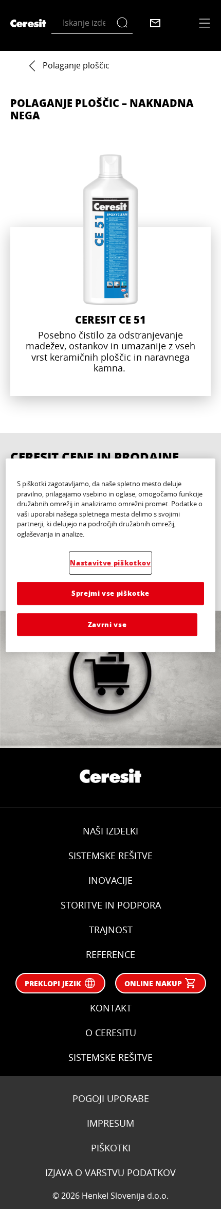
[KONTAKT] (155, 23)
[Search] (125, 22)
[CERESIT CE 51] (110, 275)
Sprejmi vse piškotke (110, 593)
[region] (111, 555)
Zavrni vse (107, 624)
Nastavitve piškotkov (110, 562)
